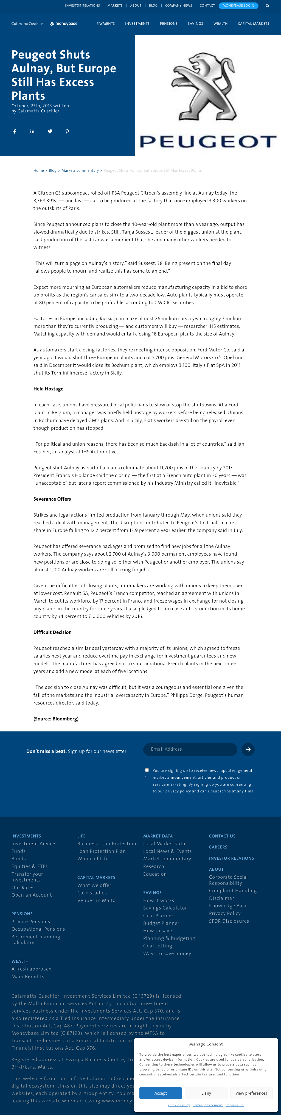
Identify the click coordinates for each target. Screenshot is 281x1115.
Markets (115, 5)
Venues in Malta (96, 900)
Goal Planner (158, 916)
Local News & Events (167, 851)
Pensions (169, 23)
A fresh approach (32, 969)
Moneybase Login (238, 5)
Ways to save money (167, 953)
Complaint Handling (233, 891)
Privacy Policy (225, 913)
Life (81, 836)
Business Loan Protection (106, 844)
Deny (206, 1093)
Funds (19, 851)
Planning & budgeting (169, 938)
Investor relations (82, 5)
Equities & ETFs (30, 866)
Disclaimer (221, 898)
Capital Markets (253, 23)
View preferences (251, 1093)
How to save (157, 931)
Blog (153, 5)
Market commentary (167, 859)
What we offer (94, 885)
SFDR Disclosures (229, 921)
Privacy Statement (208, 1105)
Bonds (19, 859)
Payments (106, 23)
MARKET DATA (158, 836)
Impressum (235, 1105)
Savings (195, 23)
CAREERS (218, 847)
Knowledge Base (228, 906)
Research (153, 866)
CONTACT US (222, 836)
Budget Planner (161, 923)
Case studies (92, 893)
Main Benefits (28, 977)
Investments (137, 23)
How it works (158, 900)
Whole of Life (93, 859)
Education (155, 874)
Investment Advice (33, 844)
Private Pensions (31, 922)
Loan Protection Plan (101, 851)
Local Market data (164, 844)
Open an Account (32, 895)
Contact (207, 5)
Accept (160, 1093)
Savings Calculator (165, 908)
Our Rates (23, 888)
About (136, 5)
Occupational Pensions (38, 929)
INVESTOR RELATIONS (231, 858)
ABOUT (216, 869)
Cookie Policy (179, 1105)
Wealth (220, 23)
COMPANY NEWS (178, 5)
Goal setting (157, 946)
